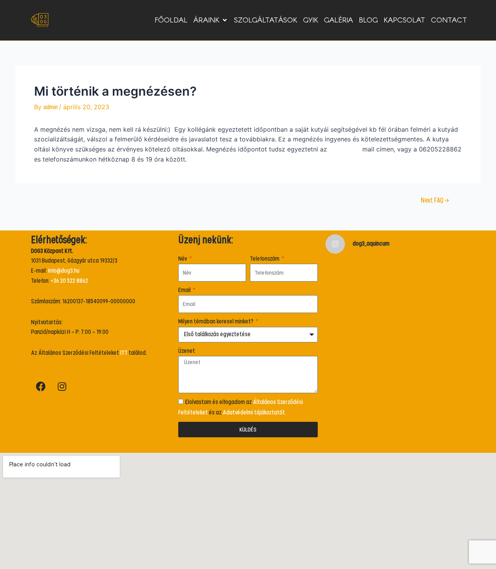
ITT (123, 353)
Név (183, 259)
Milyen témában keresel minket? (216, 321)
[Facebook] (40, 386)
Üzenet (186, 351)
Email (185, 290)
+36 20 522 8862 (69, 281)
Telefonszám (265, 259)
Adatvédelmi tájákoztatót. (254, 412)
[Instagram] (62, 386)
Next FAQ (435, 201)
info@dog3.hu (344, 149)
